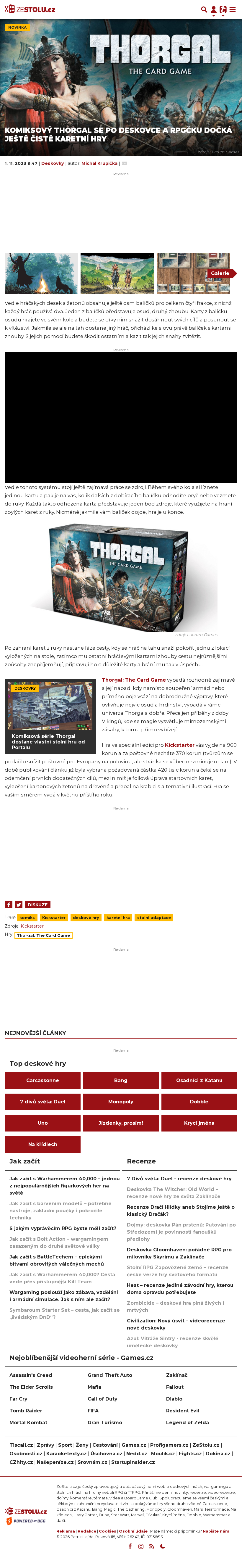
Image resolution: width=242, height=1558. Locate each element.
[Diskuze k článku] (124, 163)
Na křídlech (42, 1144)
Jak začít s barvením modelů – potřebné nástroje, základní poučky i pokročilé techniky (60, 1211)
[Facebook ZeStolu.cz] (129, 1546)
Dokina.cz (218, 1453)
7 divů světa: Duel (43, 1102)
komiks (27, 917)
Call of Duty (102, 1399)
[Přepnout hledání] (204, 9)
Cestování (105, 1445)
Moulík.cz (163, 1453)
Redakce (87, 1531)
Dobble (199, 1102)
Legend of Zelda (187, 1422)
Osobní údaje (133, 1531)
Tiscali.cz (21, 1445)
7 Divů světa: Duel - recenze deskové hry (179, 1179)
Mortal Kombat (28, 1422)
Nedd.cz (136, 1453)
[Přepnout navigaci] (213, 9)
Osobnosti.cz (25, 1453)
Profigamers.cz (169, 1445)
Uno (43, 1123)
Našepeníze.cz (55, 1462)
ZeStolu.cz (206, 1445)
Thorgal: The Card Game (134, 680)
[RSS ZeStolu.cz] (151, 1546)
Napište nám (216, 1531)
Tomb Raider (25, 1411)
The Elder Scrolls (31, 1387)
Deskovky (53, 163)
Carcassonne (42, 1080)
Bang (120, 1080)
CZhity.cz (21, 1462)
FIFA (93, 1411)
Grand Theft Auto (110, 1375)
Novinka (17, 27)
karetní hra (118, 917)
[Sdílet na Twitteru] (18, 904)
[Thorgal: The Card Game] (41, 273)
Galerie (220, 273)
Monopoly (120, 1102)
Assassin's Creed (30, 1375)
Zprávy (45, 1445)
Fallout (175, 1387)
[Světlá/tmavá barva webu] (162, 1546)
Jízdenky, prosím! (121, 1123)
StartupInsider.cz (133, 1462)
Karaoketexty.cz (66, 1453)
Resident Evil (182, 1411)
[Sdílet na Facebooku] (8, 904)
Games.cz (134, 1445)
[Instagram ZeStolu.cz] (140, 1546)
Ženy (82, 1445)
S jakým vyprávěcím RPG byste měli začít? (62, 1228)
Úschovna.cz (106, 1453)
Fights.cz (190, 1453)
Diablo (174, 1399)
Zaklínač (176, 1375)
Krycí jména (199, 1123)
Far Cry (18, 1399)
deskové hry (86, 917)
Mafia (94, 1387)
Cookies (107, 1531)
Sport (65, 1445)
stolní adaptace (154, 917)
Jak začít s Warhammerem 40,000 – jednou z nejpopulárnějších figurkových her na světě (64, 1186)
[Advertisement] (121, 852)
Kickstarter (179, 745)
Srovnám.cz (92, 1462)
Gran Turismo (105, 1422)
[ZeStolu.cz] (30, 9)
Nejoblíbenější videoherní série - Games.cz (81, 1357)
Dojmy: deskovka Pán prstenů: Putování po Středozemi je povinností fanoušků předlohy (181, 1232)
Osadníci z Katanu (199, 1080)
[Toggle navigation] (232, 9)
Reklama (65, 1531)
